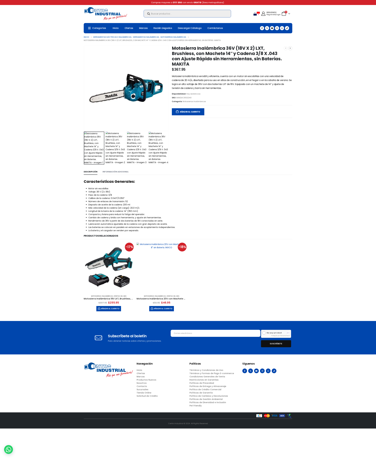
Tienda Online (144, 392)
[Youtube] (272, 28)
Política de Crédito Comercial (205, 389)
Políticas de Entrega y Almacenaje (207, 386)
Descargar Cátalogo (190, 28)
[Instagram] (277, 28)
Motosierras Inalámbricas (194, 101)
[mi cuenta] (263, 14)
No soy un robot (274, 333)
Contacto (142, 386)
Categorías (99, 28)
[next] (290, 48)
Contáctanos (215, 28)
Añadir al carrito (190, 111)
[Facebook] (262, 28)
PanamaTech (285, 336)
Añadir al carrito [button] (110, 308)
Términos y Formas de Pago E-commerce (211, 373)
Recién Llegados (162, 28)
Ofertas (129, 28)
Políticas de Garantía (201, 392)
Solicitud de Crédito (147, 395)
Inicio (116, 28)
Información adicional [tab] (116, 171)
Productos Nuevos (146, 379)
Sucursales (142, 389)
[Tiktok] (287, 28)
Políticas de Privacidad (201, 383)
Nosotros (142, 383)
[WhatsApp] (282, 28)
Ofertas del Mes (120, 296)
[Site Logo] (106, 13)
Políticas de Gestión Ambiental (206, 399)
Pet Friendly (195, 405)
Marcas (143, 28)
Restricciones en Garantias (204, 379)
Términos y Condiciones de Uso (206, 370)
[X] (267, 28)
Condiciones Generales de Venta (207, 376)
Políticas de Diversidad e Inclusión (207, 402)
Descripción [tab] (90, 171)
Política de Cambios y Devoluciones (208, 395)
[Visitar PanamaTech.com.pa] (288, 333)
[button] (84, 88)
